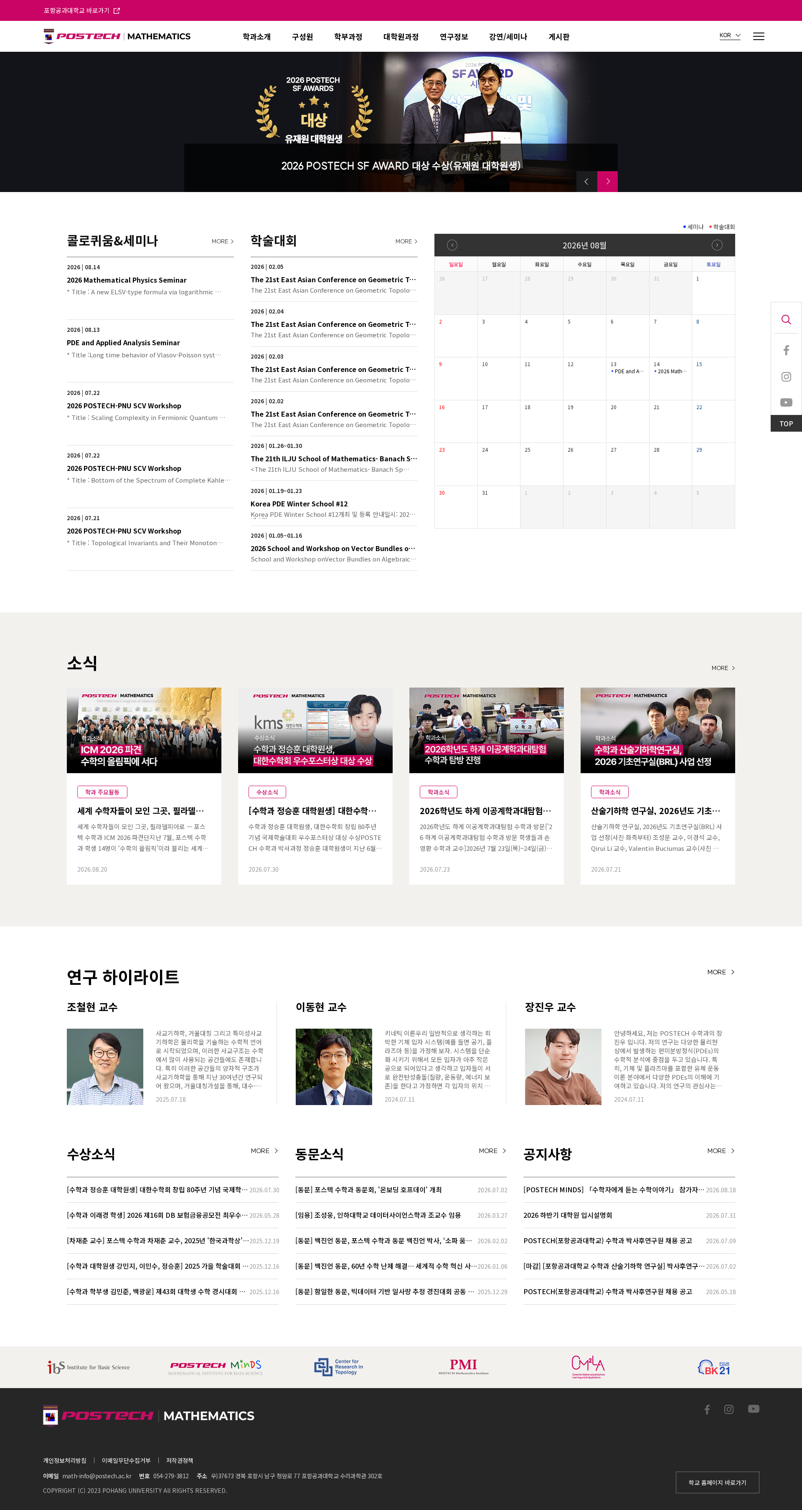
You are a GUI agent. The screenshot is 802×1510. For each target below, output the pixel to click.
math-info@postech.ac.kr (96, 1476)
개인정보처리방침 (64, 1460)
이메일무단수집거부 (126, 1460)
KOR (726, 35)
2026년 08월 (585, 244)
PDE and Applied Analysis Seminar (630, 371)
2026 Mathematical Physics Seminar (673, 371)
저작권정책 (179, 1460)
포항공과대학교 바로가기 (78, 10)
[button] (586, 181)
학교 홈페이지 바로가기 (717, 1482)
